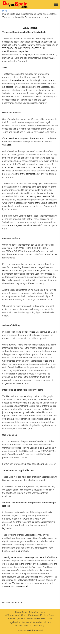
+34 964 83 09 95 (44, 619)
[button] (56, 4)
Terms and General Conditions (36, 622)
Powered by (30, 630)
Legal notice (14, 622)
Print (4, 11)
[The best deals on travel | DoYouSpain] (15, 4)
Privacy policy (21, 625)
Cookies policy (37, 625)
